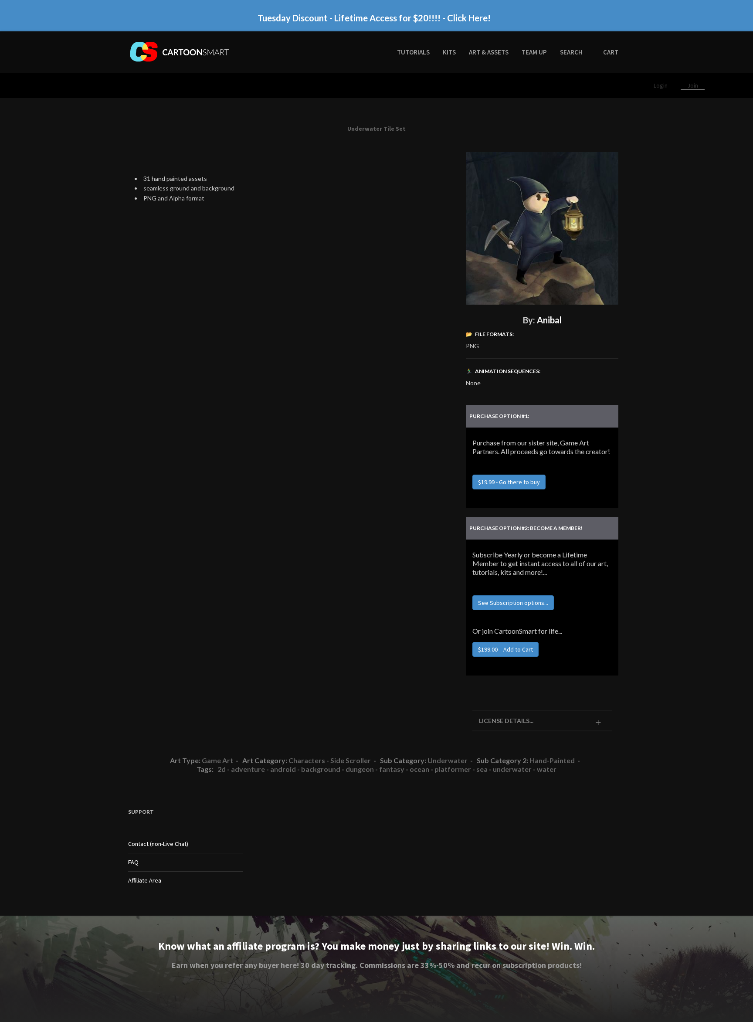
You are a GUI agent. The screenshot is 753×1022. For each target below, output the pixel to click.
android (283, 769)
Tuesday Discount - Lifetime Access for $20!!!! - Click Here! (374, 18)
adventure (248, 769)
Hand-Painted (552, 760)
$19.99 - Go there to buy (509, 482)
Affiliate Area (144, 880)
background (320, 769)
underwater (512, 769)
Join (693, 85)
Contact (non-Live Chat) (158, 844)
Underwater (447, 760)
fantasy (391, 769)
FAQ (133, 862)
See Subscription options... (513, 603)
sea (482, 769)
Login (661, 85)
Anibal (549, 320)
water (546, 769)
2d (221, 769)
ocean (419, 769)
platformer (452, 769)
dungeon (360, 769)
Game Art (217, 760)
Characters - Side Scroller (329, 760)
